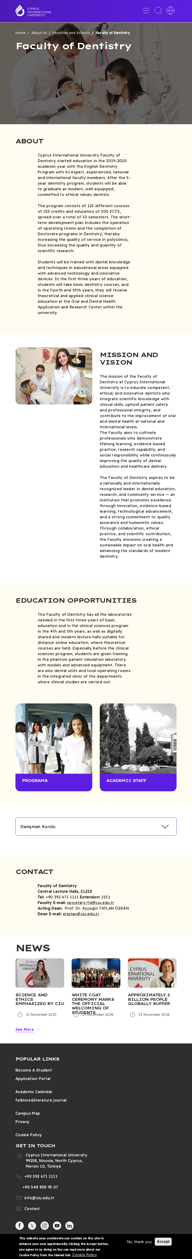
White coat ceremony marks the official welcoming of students (93, 1004)
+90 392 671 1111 (40, 1176)
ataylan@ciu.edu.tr (81, 914)
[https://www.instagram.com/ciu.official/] (45, 1226)
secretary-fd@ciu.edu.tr (90, 902)
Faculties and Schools (71, 33)
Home (20, 33)
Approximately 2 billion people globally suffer (149, 999)
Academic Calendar (33, 1091)
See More (24, 1029)
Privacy (22, 1121)
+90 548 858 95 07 (40, 1187)
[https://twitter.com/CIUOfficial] (32, 1226)
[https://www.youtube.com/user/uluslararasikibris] (57, 1226)
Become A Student (33, 1070)
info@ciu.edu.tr (39, 1197)
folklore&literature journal (41, 1100)
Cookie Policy (28, 1134)
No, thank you (139, 1241)
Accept (163, 1242)
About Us (39, 33)
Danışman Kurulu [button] (38, 826)
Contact (32, 1208)
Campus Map (27, 1113)
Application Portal (33, 1078)
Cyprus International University (39, 12)
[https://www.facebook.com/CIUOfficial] (19, 1226)
